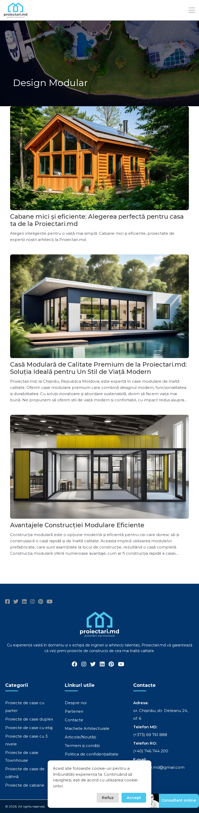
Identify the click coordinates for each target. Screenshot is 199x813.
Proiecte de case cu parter (24, 706)
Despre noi (76, 702)
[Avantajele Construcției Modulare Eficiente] (99, 467)
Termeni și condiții (82, 745)
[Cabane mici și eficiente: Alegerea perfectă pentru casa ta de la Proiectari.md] (99, 158)
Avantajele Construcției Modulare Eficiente (77, 525)
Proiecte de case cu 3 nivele (26, 740)
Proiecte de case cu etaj (29, 727)
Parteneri (74, 711)
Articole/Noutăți (80, 736)
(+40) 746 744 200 (150, 750)
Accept (134, 797)
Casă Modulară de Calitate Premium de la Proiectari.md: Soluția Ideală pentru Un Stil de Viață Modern (98, 368)
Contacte (74, 719)
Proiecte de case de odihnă (25, 772)
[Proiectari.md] (15, 15)
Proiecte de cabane (24, 785)
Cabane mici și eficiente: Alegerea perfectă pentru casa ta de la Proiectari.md (97, 220)
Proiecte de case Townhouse (21, 756)
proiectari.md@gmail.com (158, 767)
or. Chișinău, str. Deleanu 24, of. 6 (160, 714)
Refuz (108, 797)
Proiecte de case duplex (29, 719)
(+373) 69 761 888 (150, 734)
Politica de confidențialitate (91, 754)
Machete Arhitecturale (87, 728)
